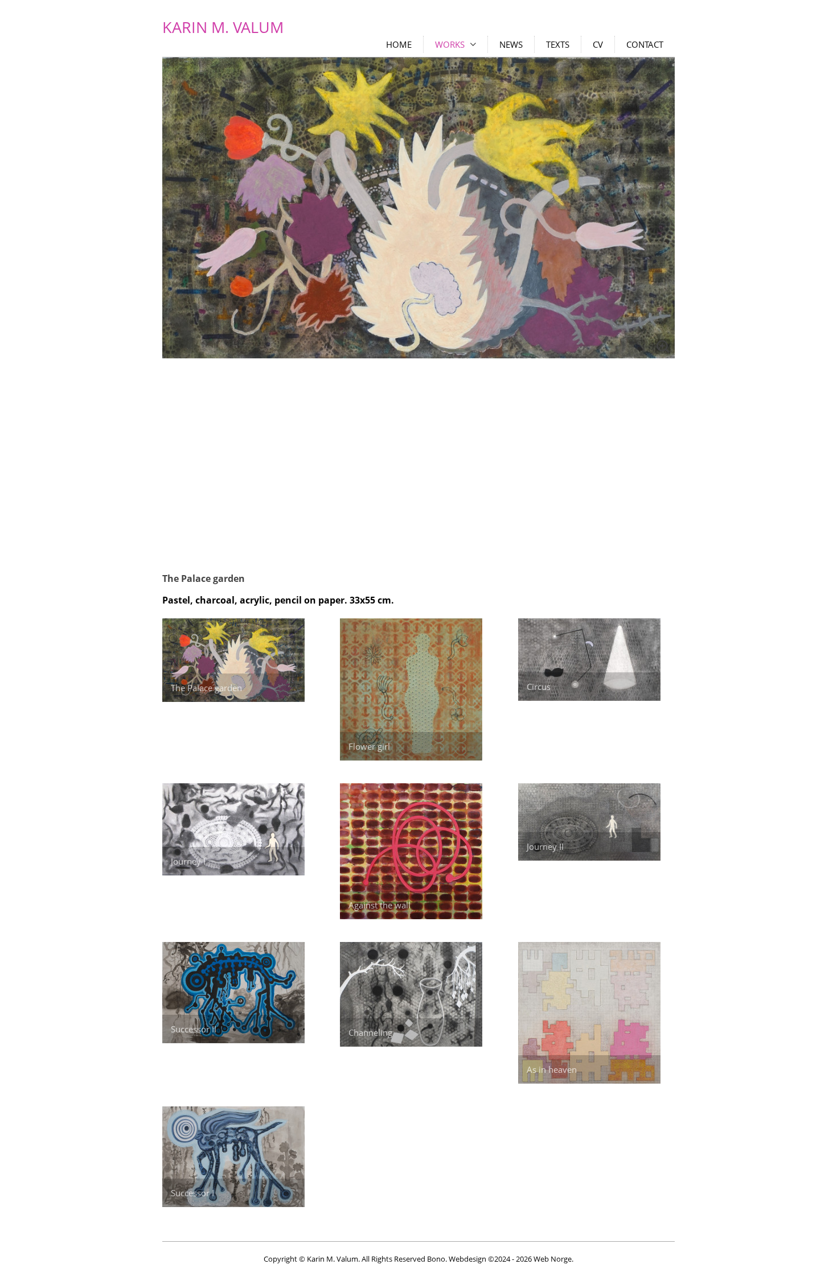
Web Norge (553, 1259)
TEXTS (557, 44)
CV (598, 44)
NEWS (511, 44)
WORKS (450, 44)
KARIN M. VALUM (223, 27)
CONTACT (644, 44)
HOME (399, 44)
